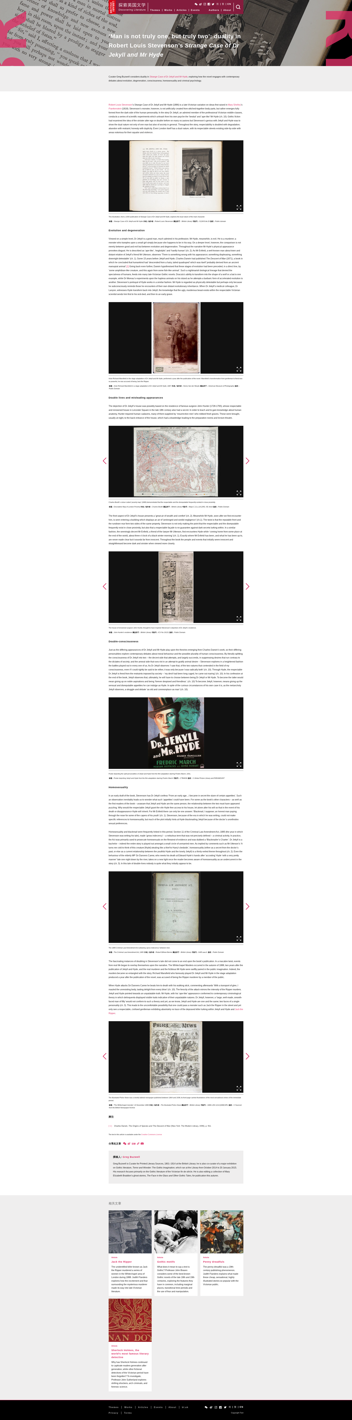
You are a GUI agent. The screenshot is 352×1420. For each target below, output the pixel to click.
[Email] (142, 1143)
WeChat (196, 4)
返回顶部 (257, 1410)
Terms (128, 1413)
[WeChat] (124, 1143)
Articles (182, 10)
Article (114, 1257)
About (227, 10)
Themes (155, 10)
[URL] (138, 1143)
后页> (247, 460)
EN (229, 4)
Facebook (209, 4)
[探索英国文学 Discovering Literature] (132, 7)
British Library (112, 7)
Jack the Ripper (121, 1261)
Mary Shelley (234, 105)
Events (195, 10)
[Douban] (134, 1144)
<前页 (104, 460)
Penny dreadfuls (213, 1261)
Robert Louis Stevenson (120, 105)
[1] (128, 266)
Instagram (205, 4)
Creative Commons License (151, 1135)
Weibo (200, 4)
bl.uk (185, 1407)
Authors (214, 10)
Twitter (213, 4)
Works (168, 10)
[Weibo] (129, 1143)
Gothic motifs (166, 1261)
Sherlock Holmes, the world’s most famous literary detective (130, 1354)
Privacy (113, 1413)
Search (238, 7)
